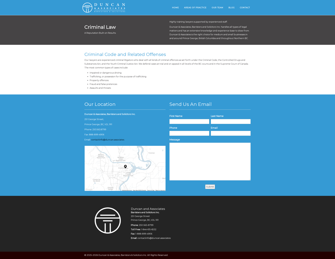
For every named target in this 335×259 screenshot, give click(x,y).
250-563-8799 (146, 225)
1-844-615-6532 (148, 229)
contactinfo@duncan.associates (107, 139)
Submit (210, 187)
